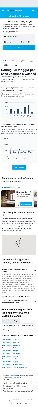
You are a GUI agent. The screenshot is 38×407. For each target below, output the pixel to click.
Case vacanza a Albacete (10, 342)
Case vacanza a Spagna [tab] (11, 321)
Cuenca (13, 404)
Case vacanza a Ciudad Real (11, 345)
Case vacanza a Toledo (9, 340)
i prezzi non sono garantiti (14, 377)
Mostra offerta (26, 204)
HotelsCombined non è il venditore (15, 383)
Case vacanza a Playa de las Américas (14, 367)
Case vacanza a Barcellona (11, 353)
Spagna (11, 400)
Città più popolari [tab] (28, 325)
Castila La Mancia (24, 400)
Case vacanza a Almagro (10, 351)
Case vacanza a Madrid (9, 359)
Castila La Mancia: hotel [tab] (11, 325)
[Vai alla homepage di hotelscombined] (14, 10)
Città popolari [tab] (7, 330)
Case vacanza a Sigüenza (10, 348)
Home (4, 400)
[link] (19, 167)
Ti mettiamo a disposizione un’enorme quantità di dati (16, 387)
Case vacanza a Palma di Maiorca (13, 364)
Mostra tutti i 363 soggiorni (11, 187)
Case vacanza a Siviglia (10, 362)
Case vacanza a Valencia (10, 356)
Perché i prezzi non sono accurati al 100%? (18, 391)
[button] (3, 10)
